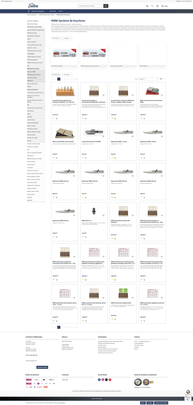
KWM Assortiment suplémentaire (121, 303)
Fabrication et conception (32, 146)
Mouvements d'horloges (32, 24)
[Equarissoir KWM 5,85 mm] (152, 171)
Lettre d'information (138, 345)
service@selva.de (8, 1)
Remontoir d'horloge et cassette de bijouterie (34, 101)
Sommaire (66, 38)
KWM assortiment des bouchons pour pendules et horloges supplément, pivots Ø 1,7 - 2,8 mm (93, 262)
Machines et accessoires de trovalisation (33, 96)
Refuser (143, 402)
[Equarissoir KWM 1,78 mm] (152, 132)
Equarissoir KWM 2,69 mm (61, 181)
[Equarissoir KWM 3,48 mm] (94, 171)
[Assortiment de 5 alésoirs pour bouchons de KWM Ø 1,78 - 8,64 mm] (65, 91)
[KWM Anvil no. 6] (94, 211)
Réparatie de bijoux (31, 134)
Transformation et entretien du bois (35, 108)
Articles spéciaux (31, 194)
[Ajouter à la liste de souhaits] (74, 95)
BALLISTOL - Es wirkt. (32, 48)
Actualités (136, 347)
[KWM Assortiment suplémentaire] (123, 293)
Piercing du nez (30, 155)
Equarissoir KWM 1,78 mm (148, 141)
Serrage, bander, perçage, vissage (34, 45)
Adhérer (29, 114)
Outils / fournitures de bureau (33, 179)
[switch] (188, 399)
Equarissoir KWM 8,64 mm (61, 220)
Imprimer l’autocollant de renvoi (105, 352)
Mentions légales (102, 347)
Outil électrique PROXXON (32, 123)
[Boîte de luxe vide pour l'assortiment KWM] (152, 91)
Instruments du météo (32, 182)
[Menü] (190, 390)
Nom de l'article (56, 38)
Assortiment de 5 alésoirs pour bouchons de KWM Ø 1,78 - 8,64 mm (63, 101)
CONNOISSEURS (30, 53)
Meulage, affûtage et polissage (33, 131)
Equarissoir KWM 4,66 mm (119, 181)
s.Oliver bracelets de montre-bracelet (35, 92)
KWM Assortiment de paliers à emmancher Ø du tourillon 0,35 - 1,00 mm (64, 262)
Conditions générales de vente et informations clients (110, 341)
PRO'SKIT (29, 86)
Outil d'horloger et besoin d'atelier (34, 27)
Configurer (150, 402)
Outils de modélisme (31, 42)
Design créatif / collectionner (33, 185)
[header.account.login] (157, 6)
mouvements (30, 167)
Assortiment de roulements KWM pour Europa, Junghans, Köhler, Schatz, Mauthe (122, 101)
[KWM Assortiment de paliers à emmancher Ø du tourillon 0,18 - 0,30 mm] (152, 211)
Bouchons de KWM (31, 71)
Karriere (136, 349)
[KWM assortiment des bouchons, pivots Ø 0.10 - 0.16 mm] (94, 293)
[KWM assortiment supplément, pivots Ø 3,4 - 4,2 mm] (152, 293)
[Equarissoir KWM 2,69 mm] (65, 171)
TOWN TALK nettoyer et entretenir (34, 50)
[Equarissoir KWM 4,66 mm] (123, 171)
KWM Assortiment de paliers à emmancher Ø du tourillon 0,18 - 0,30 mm (151, 221)
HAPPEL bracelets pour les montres (35, 62)
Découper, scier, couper (32, 137)
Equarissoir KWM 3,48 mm (90, 181)
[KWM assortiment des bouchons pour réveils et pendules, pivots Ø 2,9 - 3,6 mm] (152, 252)
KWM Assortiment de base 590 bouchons (120, 221)
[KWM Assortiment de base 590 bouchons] (123, 211)
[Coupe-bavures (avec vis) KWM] (94, 132)
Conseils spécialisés (138, 343)
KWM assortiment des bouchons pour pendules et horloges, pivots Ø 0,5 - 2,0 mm (122, 262)
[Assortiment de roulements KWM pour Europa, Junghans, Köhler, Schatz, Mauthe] (123, 91)
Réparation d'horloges (32, 33)
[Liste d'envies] (151, 6)
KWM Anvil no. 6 (87, 220)
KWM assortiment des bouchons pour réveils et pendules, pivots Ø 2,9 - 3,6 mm (151, 262)
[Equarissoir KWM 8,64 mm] (65, 211)
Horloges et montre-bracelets (33, 143)
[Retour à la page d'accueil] (33, 6)
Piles (28, 65)
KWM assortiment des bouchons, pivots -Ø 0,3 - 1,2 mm (64, 303)
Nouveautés (53, 11)
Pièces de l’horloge (31, 161)
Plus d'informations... (61, 402)
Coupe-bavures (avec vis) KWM (91, 141)
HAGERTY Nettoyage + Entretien (34, 56)
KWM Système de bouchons (33, 68)
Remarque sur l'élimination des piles (106, 343)
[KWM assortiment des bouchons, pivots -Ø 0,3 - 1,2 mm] (65, 293)
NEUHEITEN (29, 200)
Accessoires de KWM (31, 77)
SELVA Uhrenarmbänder (32, 59)
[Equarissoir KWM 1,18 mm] (123, 132)
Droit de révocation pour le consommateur (108, 349)
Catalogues (29, 197)
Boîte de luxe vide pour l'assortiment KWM (151, 101)
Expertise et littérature (32, 188)
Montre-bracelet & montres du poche (35, 173)
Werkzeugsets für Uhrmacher (33, 36)
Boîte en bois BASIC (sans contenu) (63, 141)
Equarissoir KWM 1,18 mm (119, 141)
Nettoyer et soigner (31, 125)
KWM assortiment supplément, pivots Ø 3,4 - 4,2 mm (152, 303)
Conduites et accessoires (32, 170)
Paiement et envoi (102, 345)
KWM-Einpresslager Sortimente (34, 74)
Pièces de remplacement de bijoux (34, 152)
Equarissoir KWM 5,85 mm (148, 181)
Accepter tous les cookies (161, 402)
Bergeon (29, 39)
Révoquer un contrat (42, 367)
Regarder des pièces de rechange (34, 158)
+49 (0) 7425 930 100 (186, 1)
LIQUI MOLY (29, 117)
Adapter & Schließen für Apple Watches (35, 30)
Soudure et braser (31, 120)
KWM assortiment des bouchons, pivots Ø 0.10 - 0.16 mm (94, 303)
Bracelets (29, 140)
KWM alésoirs (30, 80)
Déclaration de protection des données (107, 350)
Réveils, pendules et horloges (33, 176)
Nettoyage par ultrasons (32, 128)
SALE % (61, 11)
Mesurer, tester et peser (32, 83)
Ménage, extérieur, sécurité (33, 191)
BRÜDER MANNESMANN (32, 89)
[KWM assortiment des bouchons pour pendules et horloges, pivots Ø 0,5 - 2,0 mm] (123, 252)
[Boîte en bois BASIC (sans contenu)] (65, 132)
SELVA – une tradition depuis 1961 (142, 341)
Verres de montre (31, 164)
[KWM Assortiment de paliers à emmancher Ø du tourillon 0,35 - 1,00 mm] (65, 252)
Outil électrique (30, 111)
